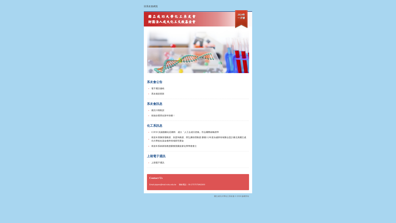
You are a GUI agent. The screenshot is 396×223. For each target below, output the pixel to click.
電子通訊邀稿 (157, 88)
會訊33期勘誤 (157, 110)
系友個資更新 (157, 94)
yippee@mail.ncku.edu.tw (165, 185)
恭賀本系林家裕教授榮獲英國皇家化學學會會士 (174, 146)
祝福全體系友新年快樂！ (163, 115)
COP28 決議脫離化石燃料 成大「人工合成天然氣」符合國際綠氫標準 (185, 132)
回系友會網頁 (151, 6)
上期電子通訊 (157, 163)
